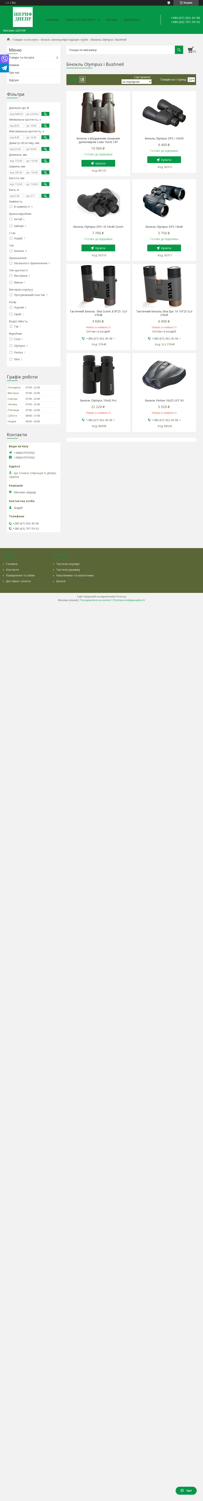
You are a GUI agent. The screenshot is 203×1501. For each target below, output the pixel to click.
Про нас (111, 20)
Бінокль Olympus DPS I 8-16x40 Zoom (98, 227)
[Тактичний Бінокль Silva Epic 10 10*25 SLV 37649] (164, 286)
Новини (14, 65)
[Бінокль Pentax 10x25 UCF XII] (164, 375)
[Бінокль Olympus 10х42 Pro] (98, 375)
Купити (100, 163)
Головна (52, 20)
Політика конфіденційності (129, 600)
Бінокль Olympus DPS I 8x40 (164, 227)
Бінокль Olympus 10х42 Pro (98, 400)
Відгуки (14, 80)
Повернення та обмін (20, 575)
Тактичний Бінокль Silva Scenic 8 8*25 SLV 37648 (98, 313)
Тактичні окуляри (67, 564)
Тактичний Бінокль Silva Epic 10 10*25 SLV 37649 (164, 313)
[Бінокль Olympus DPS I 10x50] (164, 113)
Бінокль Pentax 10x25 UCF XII (164, 400)
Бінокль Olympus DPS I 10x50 (164, 138)
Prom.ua (121, 596)
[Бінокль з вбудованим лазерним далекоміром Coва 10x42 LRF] (98, 113)
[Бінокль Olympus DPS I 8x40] (164, 201)
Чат (189, 1490)
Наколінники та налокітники (75, 575)
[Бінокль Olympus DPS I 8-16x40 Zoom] (98, 201)
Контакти (131, 20)
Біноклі (60, 581)
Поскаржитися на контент (95, 600)
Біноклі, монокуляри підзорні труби (64, 39)
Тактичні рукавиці (68, 569)
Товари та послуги (80, 20)
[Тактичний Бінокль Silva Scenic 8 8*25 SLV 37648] (98, 286)
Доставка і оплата (18, 581)
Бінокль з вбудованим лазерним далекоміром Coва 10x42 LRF (98, 140)
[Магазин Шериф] (23, 16)
